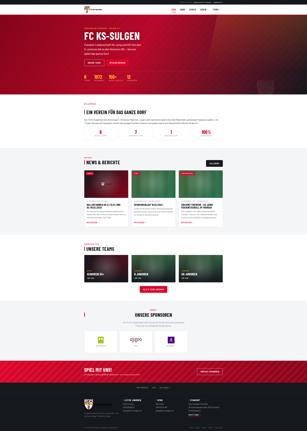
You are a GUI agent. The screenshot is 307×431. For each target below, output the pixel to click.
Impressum (219, 428)
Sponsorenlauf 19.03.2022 (148, 204)
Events (192, 9)
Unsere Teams (94, 62)
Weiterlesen (92, 222)
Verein (204, 9)
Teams (217, 9)
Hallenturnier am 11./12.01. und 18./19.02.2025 (103, 206)
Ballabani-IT (218, 2)
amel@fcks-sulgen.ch (132, 410)
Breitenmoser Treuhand (202, 2)
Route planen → (195, 415)
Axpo (154, 387)
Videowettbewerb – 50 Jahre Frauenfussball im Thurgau (197, 206)
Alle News (214, 163)
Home (173, 9)
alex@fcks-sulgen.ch (165, 410)
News (182, 9)
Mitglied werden (117, 62)
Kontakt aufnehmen (210, 371)
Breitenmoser (142, 387)
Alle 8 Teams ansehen (153, 289)
